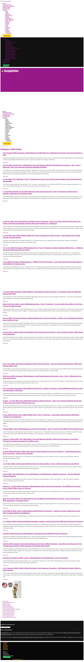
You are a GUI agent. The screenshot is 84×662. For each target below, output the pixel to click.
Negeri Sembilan (9, 19)
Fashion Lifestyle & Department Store (12, 48)
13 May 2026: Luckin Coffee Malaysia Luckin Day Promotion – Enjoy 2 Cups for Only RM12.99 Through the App (43, 429)
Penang (7, 23)
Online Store (8, 21)
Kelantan (7, 14)
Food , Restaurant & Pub (10, 50)
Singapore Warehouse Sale (26, 637)
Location (5, 10)
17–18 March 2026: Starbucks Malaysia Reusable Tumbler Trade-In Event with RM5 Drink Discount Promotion (43, 521)
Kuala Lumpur (8, 15)
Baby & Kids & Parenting (10, 42)
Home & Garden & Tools (10, 52)
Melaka (7, 17)
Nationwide (8, 18)
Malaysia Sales (6, 7)
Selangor (7, 31)
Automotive (7, 40)
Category (5, 39)
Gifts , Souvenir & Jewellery (10, 51)
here (81, 637)
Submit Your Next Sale (8, 655)
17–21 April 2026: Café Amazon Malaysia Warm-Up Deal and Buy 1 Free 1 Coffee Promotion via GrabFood (41, 464)
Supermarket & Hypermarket (11, 58)
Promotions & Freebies (8, 6)
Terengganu (8, 33)
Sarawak (7, 30)
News (4, 63)
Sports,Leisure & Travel (10, 56)
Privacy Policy (6, 654)
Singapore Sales (16, 637)
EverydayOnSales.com (5, 632)
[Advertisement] (37, 82)
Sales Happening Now (7, 59)
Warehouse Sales (7, 4)
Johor (6, 11)
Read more (5, 162)
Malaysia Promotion (7, 634)
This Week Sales (6, 61)
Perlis (6, 26)
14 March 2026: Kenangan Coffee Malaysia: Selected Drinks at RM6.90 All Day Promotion (35, 534)
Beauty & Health (8, 44)
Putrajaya (7, 27)
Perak (6, 25)
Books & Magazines (9, 46)
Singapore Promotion (38, 637)
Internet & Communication (10, 54)
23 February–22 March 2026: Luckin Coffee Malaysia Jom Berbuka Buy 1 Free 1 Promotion (35, 558)
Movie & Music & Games (10, 55)
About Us (5, 651)
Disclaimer (5, 653)
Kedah (6, 13)
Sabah (6, 29)
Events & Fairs (6, 9)
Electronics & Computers (10, 47)
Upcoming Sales (6, 62)
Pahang (7, 22)
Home (4, 3)
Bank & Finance (8, 43)
